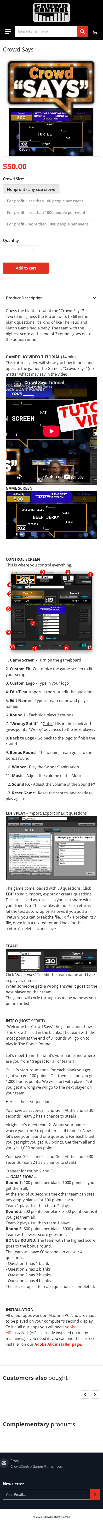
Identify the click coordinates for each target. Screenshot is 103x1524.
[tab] (51, 298)
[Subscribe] (95, 1494)
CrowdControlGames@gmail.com (37, 1466)
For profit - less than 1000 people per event (46, 212)
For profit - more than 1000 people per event (47, 224)
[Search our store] (82, 31)
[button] (8, 31)
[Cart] (95, 31)
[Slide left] (85, 1394)
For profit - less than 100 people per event (45, 201)
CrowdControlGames (56, 1516)
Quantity (11, 240)
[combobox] (51, 31)
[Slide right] (95, 1394)
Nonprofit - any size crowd (31, 189)
